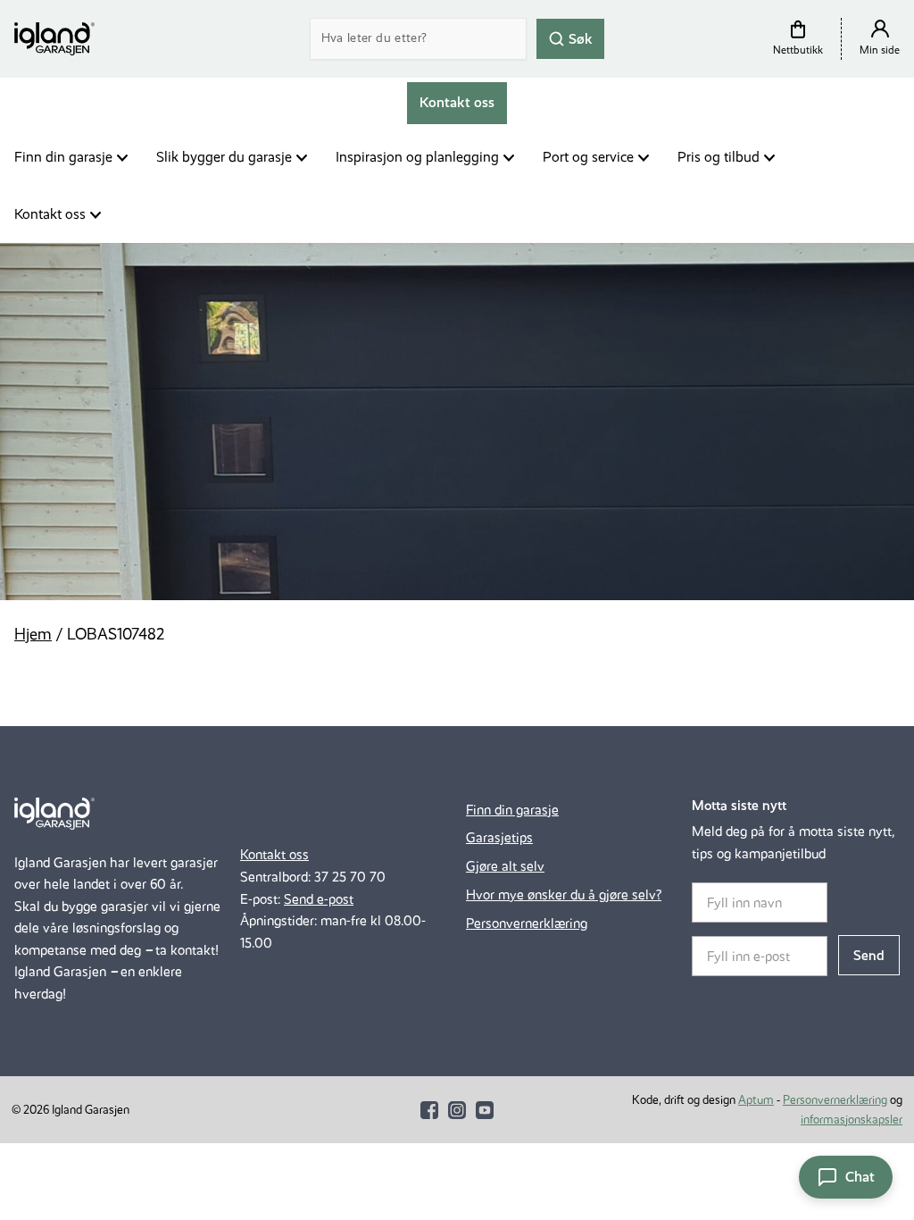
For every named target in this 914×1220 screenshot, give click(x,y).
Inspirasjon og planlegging (417, 156)
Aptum (756, 1099)
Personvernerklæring (526, 923)
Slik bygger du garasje (224, 156)
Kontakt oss (50, 213)
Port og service (588, 156)
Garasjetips (499, 837)
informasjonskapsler (851, 1119)
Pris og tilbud (718, 156)
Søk (579, 37)
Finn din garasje (63, 156)
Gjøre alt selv (505, 865)
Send (869, 955)
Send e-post (318, 898)
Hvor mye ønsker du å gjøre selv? (563, 894)
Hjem (33, 634)
